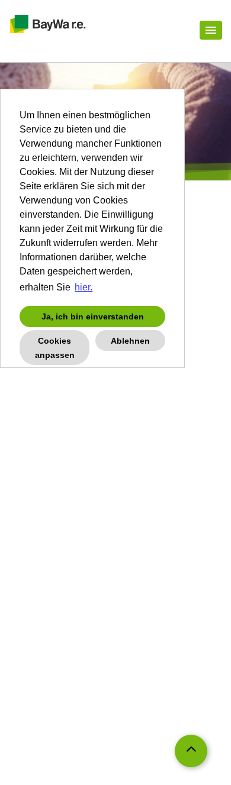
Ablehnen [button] (130, 340)
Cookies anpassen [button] (55, 348)
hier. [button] (83, 287)
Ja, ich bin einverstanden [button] (92, 316)
